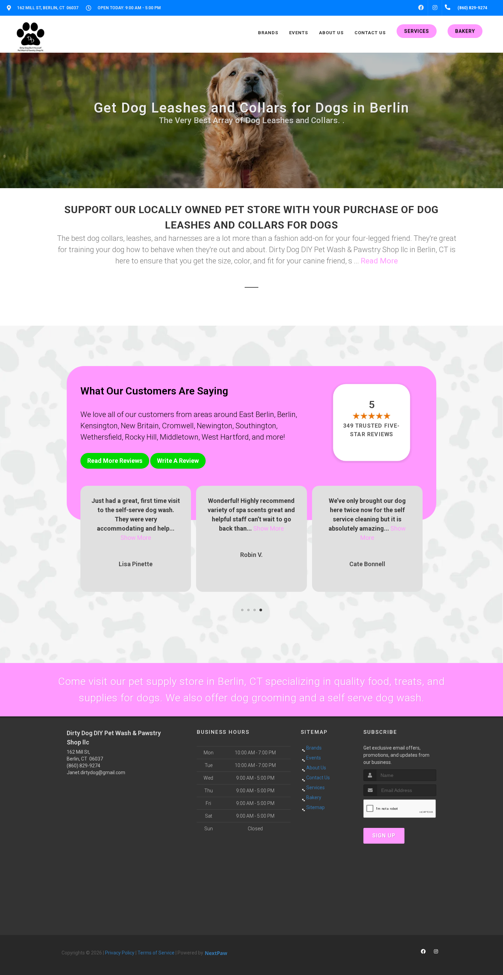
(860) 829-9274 (83, 765)
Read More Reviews (114, 460)
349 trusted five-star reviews (372, 429)
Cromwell (178, 425)
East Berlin (256, 414)
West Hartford (225, 437)
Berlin (286, 414)
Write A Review (178, 460)
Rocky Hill (141, 437)
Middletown (179, 437)
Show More (153, 528)
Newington (214, 425)
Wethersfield (101, 437)
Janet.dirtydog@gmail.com (96, 772)
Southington (255, 425)
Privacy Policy (119, 953)
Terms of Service (156, 953)
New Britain (140, 425)
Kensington (99, 425)
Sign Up (384, 835)
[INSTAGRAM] (435, 8)
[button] (242, 610)
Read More (379, 261)
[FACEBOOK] (421, 8)
